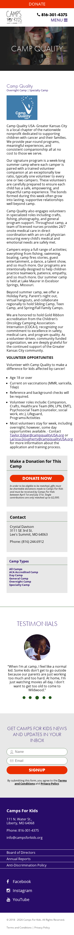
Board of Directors (21, 852)
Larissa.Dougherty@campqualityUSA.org (41, 439)
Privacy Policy (50, 783)
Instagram (22, 890)
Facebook (21, 881)
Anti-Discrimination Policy (26, 865)
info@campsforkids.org (25, 837)
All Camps (15, 569)
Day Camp (16, 575)
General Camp (18, 578)
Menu (57, 20)
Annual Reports (19, 859)
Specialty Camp (38, 90)
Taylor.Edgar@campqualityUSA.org (37, 435)
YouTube (20, 899)
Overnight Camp (17, 90)
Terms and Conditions (19, 927)
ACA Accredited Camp (23, 572)
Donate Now (37, 478)
